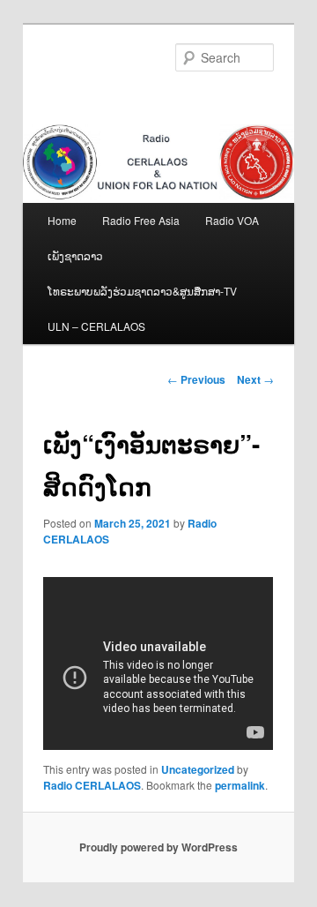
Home (62, 220)
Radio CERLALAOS (92, 785)
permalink (240, 785)
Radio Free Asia (141, 220)
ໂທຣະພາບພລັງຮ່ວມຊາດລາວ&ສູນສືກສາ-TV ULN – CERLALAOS (142, 308)
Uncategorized (197, 769)
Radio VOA (232, 220)
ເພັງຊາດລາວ (75, 255)
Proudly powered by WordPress (158, 847)
